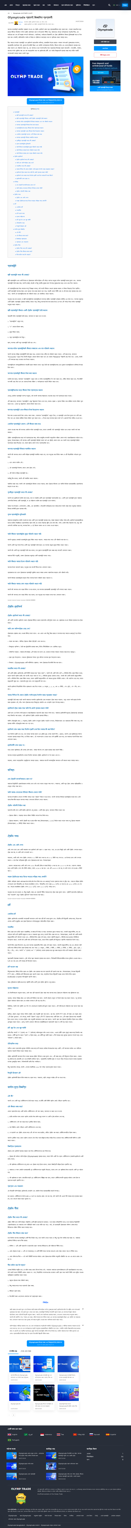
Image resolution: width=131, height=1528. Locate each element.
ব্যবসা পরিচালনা (20, 216)
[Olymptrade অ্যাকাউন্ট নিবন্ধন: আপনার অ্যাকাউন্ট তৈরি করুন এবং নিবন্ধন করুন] (68, 1364)
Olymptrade (12, 1516)
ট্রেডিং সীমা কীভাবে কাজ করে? (24, 251)
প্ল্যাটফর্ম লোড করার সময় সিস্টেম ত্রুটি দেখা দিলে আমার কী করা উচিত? (34, 175)
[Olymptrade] (105, 37)
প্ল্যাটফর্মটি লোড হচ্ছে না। (23, 178)
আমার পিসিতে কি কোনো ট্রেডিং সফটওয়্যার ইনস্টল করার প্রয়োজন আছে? (35, 169)
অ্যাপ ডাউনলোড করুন (67, 5)
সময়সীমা (18, 210)
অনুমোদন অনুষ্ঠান (38, 1516)
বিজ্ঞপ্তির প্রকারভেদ (21, 239)
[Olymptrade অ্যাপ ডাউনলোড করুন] (51, 1466)
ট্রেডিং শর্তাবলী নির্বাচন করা (23, 191)
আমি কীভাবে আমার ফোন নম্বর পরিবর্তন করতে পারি (29, 153)
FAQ (96, 1516)
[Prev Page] (9, 1415)
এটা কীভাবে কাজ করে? (22, 235)
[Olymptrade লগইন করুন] (11, 1466)
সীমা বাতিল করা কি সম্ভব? (23, 255)
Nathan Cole (21, 23)
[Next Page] (13, 1415)
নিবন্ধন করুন (58, 1516)
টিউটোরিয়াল (87, 5)
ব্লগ (94, 5)
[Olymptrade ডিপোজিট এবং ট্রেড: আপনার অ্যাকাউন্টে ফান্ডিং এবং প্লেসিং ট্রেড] (51, 1456)
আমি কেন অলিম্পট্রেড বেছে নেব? (25, 163)
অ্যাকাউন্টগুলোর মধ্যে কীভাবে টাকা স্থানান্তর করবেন (29, 128)
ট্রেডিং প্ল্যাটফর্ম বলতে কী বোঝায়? (25, 159)
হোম (6, 5)
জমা (44, 5)
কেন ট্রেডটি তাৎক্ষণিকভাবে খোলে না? (25, 185)
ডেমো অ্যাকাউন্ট (104, 1516)
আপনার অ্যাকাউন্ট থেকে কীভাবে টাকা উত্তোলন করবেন (30, 131)
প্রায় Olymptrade (25, 1516)
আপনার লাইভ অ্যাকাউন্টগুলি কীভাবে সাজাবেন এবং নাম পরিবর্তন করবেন (34, 121)
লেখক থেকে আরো (26, 1351)
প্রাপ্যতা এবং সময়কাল (22, 242)
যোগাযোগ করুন (80, 1516)
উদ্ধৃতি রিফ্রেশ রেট (21, 226)
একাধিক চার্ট (19, 207)
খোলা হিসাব (105, 48)
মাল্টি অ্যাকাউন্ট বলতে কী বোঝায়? (24, 115)
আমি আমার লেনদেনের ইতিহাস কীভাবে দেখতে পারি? (29, 188)
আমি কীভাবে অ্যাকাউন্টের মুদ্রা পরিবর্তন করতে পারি (29, 147)
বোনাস (11, 5)
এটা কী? (18, 232)
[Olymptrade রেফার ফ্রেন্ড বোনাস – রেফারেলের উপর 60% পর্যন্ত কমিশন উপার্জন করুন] (11, 1456)
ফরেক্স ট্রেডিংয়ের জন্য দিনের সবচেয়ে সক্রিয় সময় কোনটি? (31, 201)
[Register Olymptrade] (105, 72)
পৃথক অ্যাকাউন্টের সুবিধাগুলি (23, 144)
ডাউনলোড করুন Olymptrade (16, 1519)
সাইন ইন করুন (48, 1516)
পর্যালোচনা (56, 5)
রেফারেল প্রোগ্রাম (115, 1516)
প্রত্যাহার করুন (27, 5)
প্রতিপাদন (78, 5)
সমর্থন (49, 5)
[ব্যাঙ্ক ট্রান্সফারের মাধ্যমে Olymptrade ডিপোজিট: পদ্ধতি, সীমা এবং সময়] (68, 1393)
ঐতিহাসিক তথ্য (20, 223)
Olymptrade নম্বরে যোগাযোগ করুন (51, 1525)
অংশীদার (71, 1516)
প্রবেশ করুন (36, 5)
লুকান (37, 109)
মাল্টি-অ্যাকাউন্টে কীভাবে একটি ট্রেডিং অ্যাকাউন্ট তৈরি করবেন (31, 118)
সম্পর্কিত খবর (13, 1351)
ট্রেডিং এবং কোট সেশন (22, 197)
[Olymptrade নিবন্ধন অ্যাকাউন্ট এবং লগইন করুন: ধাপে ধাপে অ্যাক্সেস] (44, 1393)
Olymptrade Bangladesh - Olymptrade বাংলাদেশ (24, 1525)
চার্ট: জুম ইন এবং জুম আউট (23, 220)
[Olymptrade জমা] (19, 1393)
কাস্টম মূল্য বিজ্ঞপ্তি (19, 229)
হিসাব (65, 1516)
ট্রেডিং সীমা (17, 245)
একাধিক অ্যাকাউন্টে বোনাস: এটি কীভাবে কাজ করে (29, 134)
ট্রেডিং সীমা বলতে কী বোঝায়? (24, 248)
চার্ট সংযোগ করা (20, 213)
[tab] (45, 1314)
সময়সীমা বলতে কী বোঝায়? (23, 166)
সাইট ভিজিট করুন (105, 42)
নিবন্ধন (18, 5)
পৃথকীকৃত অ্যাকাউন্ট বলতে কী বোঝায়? (26, 140)
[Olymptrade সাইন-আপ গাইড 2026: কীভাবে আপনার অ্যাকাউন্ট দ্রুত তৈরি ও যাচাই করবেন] (51, 1476)
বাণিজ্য (16, 182)
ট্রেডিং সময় (17, 194)
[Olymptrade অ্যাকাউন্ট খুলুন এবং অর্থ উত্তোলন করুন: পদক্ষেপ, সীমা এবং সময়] (44, 1364)
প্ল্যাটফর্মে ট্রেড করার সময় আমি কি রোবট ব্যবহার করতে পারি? (32, 172)
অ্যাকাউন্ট (16, 112)
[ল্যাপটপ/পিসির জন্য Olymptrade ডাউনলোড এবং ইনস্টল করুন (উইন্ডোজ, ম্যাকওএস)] (19, 1364)
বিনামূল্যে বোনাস (106, 55)
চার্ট (15, 204)
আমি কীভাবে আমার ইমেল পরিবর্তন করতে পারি (28, 150)
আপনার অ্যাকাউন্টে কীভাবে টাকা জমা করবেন (27, 125)
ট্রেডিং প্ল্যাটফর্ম (18, 156)
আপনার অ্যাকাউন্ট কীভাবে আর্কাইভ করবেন (27, 137)
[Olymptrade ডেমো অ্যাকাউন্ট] (11, 1476)
